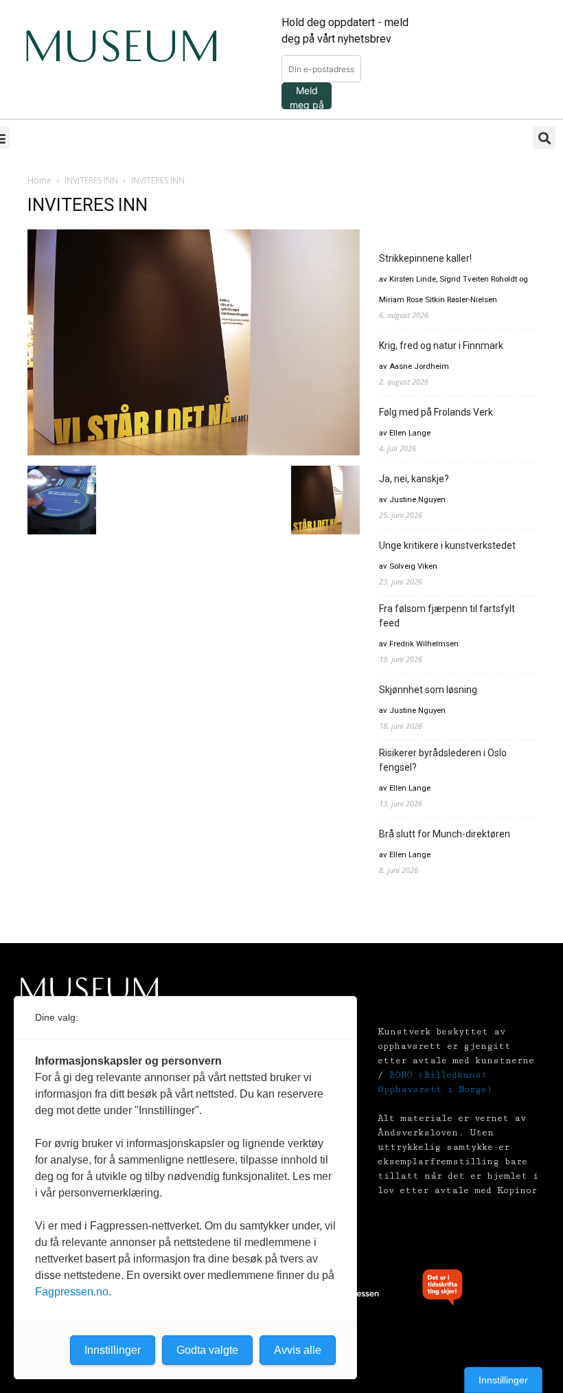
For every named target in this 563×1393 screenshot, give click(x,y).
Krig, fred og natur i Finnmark (441, 345)
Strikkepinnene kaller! (425, 258)
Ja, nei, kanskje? (414, 478)
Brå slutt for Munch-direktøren (444, 833)
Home (39, 180)
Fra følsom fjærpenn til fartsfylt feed (447, 615)
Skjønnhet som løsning (428, 689)
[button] (544, 137)
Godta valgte (207, 1350)
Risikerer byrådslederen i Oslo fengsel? (443, 760)
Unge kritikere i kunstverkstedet (447, 545)
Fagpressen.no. (73, 1292)
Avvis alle (297, 1350)
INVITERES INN (91, 180)
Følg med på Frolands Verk (436, 412)
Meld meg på (307, 96)
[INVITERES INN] (193, 451)
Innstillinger (503, 1379)
